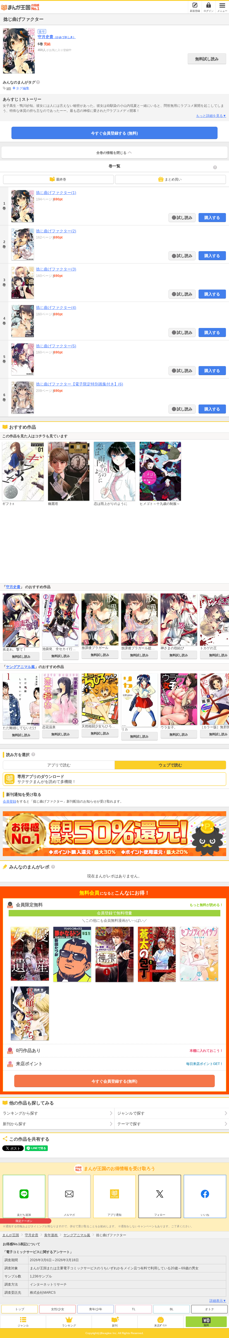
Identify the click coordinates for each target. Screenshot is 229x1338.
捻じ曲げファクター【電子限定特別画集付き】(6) (79, 384)
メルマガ (69, 1214)
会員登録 (9, 801)
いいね (205, 1214)
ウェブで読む (170, 765)
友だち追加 (24, 1215)
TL (133, 1309)
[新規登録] (195, 5)
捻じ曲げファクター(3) (56, 269)
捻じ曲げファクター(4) (56, 307)
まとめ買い (173, 179)
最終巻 (61, 179)
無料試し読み (207, 59)
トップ (19, 1309)
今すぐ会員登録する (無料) (114, 133)
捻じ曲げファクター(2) (56, 231)
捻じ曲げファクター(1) (56, 192)
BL (171, 1309)
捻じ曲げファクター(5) (56, 346)
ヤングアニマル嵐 (20, 667)
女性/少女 (57, 1309)
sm (8, 88)
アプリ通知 (114, 1214)
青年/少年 (95, 1309)
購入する (212, 217)
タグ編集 (22, 88)
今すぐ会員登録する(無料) (114, 1081)
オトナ (209, 1309)
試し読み (184, 217)
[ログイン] (208, 5)
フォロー (159, 1214)
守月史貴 (57, 36)
